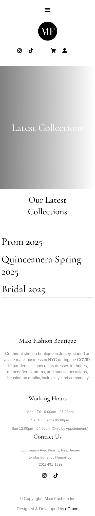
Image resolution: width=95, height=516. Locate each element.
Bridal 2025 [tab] (23, 289)
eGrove (71, 509)
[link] (47, 31)
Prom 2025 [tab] (22, 241)
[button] (47, 10)
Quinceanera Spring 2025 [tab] (41, 265)
